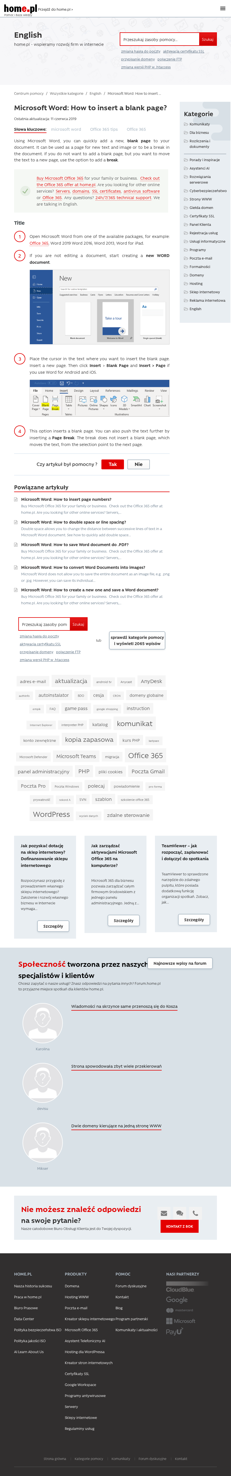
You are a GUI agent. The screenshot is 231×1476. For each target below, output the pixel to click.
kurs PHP (131, 740)
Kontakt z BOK (179, 1226)
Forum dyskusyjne (130, 1285)
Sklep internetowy (205, 291)
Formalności (200, 266)
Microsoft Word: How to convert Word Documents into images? (83, 567)
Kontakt (122, 1296)
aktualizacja (71, 680)
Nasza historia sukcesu (33, 1285)
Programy (198, 249)
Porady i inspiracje (205, 159)
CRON (117, 695)
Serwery (71, 1406)
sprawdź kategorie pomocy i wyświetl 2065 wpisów (137, 640)
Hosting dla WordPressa (85, 1351)
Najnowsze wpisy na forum (180, 963)
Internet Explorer (41, 725)
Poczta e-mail (201, 258)
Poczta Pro (33, 785)
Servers (63, 191)
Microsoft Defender (33, 757)
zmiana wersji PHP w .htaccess (146, 67)
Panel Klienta (200, 224)
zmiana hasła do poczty (140, 51)
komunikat (134, 723)
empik (37, 709)
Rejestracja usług (204, 232)
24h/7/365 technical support (123, 197)
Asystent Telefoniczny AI (85, 1340)
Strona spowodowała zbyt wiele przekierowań (116, 1066)
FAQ (53, 709)
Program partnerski (131, 1318)
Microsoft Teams (76, 756)
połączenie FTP (169, 59)
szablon (103, 799)
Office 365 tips (104, 129)
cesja (98, 695)
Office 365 (136, 129)
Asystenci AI (200, 168)
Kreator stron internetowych (89, 1362)
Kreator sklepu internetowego (90, 1318)
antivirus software (142, 191)
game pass (76, 708)
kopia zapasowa (89, 739)
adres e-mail (33, 681)
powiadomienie (127, 786)
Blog (119, 1307)
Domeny (197, 274)
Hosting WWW (77, 1296)
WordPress (51, 814)
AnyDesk (151, 680)
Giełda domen (201, 207)
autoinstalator (54, 695)
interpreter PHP (72, 725)
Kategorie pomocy (89, 1458)
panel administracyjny (43, 771)
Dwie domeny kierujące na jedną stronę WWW (116, 1125)
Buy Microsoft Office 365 (60, 178)
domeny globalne (146, 695)
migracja (112, 756)
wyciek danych (88, 815)
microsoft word (66, 129)
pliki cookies (111, 771)
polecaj (96, 785)
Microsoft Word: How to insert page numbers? (66, 499)
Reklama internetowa (207, 300)
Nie (139, 464)
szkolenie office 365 (135, 799)
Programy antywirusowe (85, 1395)
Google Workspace (80, 1384)
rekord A (64, 799)
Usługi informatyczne (207, 241)
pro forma (155, 786)
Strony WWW (201, 199)
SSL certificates (106, 191)
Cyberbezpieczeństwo (208, 190)
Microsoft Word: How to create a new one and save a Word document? (89, 589)
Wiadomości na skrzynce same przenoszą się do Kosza (124, 1006)
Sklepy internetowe (81, 1417)
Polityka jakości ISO (30, 1340)
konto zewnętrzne (39, 740)
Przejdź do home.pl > (55, 9)
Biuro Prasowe (26, 1307)
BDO (81, 695)
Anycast (126, 682)
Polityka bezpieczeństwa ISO (37, 1329)
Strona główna (55, 1458)
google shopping (107, 709)
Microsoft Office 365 (81, 1329)
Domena (72, 1285)
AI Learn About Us (29, 1351)
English (195, 308)
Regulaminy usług (79, 1428)
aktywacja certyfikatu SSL (183, 51)
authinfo (24, 695)
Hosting (196, 283)
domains (80, 191)
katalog (100, 724)
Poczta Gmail (148, 771)
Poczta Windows (67, 786)
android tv (104, 682)
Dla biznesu (199, 132)
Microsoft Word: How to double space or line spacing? (73, 522)
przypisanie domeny (138, 59)
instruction (138, 708)
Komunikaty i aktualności (136, 1329)
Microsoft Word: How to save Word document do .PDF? (74, 544)
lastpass (154, 740)
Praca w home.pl (27, 1296)
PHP (84, 771)
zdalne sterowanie (128, 815)
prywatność (41, 799)
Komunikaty (200, 123)
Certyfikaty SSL (202, 215)
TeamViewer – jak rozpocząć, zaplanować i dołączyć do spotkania (185, 852)
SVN (82, 799)
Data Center (24, 1318)
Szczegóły (53, 926)
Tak (113, 464)
